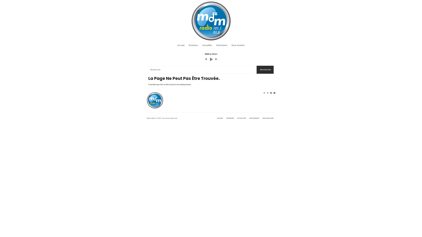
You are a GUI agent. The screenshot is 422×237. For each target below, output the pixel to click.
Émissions (193, 45)
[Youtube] (271, 93)
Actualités (207, 45)
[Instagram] (267, 93)
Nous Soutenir (238, 45)
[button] (206, 59)
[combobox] (202, 70)
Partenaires (221, 45)
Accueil (180, 45)
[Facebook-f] (264, 93)
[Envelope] (274, 93)
